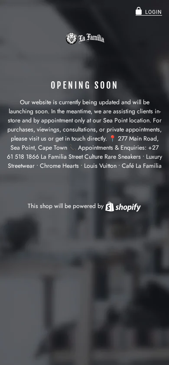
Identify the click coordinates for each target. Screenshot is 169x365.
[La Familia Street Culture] (84, 38)
